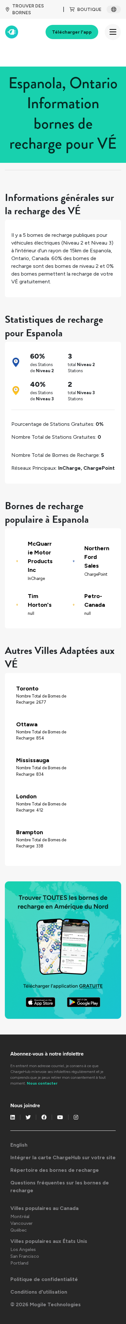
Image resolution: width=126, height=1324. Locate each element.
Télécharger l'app (72, 32)
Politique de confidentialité (44, 1279)
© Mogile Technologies (45, 1304)
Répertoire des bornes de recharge (54, 1170)
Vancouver (21, 1223)
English (18, 1145)
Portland (19, 1263)
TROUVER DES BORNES (28, 9)
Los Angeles (23, 1249)
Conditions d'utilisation (38, 1292)
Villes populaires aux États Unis (48, 1241)
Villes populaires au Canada (44, 1208)
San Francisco (24, 1256)
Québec (18, 1230)
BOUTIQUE (89, 9)
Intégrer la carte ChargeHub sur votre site (63, 1157)
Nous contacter (42, 1083)
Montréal (19, 1216)
